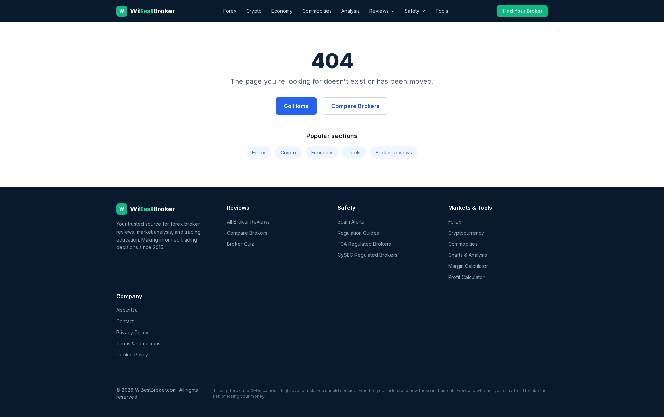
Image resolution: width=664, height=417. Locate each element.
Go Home (296, 105)
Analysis (350, 11)
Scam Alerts (351, 222)
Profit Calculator (466, 277)
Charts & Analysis (467, 255)
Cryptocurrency (466, 233)
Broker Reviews (394, 152)
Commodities (317, 11)
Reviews (379, 11)
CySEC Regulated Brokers (367, 255)
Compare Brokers (355, 105)
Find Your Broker (522, 11)
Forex (230, 11)
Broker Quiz (240, 244)
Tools (441, 11)
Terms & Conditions (138, 343)
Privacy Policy (132, 332)
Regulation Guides (358, 233)
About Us (126, 310)
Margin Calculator (468, 266)
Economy (282, 11)
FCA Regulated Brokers (364, 244)
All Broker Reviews (248, 222)
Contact (125, 321)
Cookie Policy (132, 354)
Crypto (254, 11)
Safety (412, 11)
